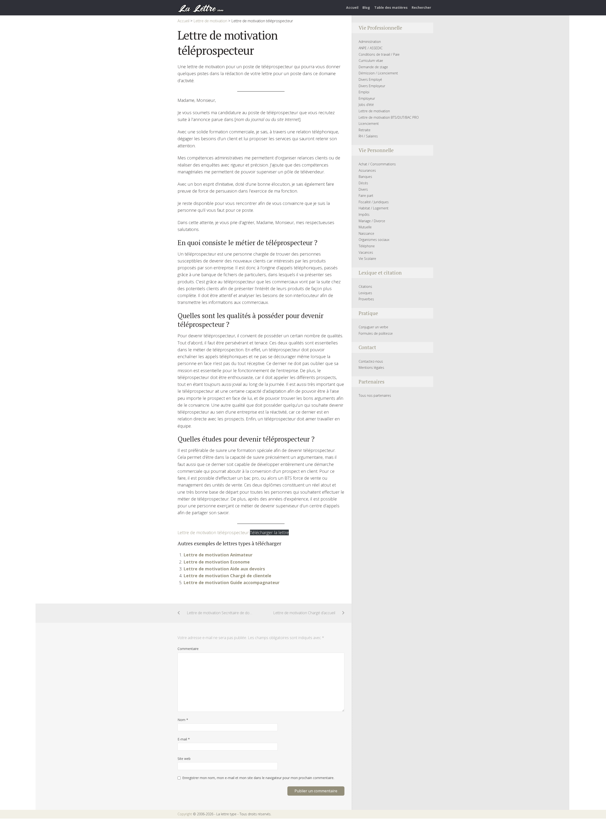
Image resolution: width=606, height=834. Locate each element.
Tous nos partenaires (375, 395)
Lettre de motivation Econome (216, 562)
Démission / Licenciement (378, 73)
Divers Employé (370, 79)
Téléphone (367, 246)
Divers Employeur (372, 86)
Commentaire (188, 648)
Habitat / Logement (373, 208)
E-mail (184, 739)
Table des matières (391, 7)
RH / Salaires (368, 136)
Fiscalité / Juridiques (374, 202)
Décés (363, 183)
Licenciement (369, 123)
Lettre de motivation (374, 111)
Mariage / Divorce (372, 221)
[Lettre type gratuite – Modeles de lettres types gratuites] (201, 8)
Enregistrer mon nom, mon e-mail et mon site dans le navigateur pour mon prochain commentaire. (258, 777)
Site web (184, 758)
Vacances (366, 252)
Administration (370, 41)
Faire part (366, 195)
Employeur (367, 98)
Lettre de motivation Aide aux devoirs (224, 569)
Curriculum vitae (371, 60)
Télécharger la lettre (269, 532)
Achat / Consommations (377, 164)
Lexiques (365, 293)
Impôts (364, 214)
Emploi (364, 92)
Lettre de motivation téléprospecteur (213, 532)
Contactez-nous (371, 361)
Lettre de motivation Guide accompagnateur (231, 582)
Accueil (352, 7)
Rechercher (421, 7)
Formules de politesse (376, 333)
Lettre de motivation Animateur (218, 555)
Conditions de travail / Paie (379, 54)
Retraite (364, 130)
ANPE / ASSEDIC (371, 48)
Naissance (366, 233)
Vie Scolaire (367, 258)
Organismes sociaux (374, 239)
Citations (365, 286)
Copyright (185, 814)
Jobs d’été (366, 104)
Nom (183, 719)
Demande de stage (373, 67)
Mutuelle (365, 227)
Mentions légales (371, 367)
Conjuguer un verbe (373, 327)
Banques (365, 176)
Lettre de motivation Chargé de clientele (227, 575)
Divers (363, 189)
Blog (366, 7)
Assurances (367, 170)
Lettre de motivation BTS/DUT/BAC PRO (389, 117)
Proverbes (366, 299)
